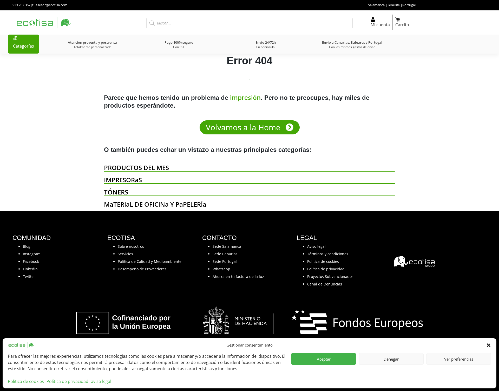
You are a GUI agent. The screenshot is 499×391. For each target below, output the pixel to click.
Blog (26, 246)
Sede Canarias (225, 253)
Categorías (23, 46)
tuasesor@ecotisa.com (49, 5)
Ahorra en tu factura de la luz (238, 276)
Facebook (31, 261)
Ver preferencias (458, 359)
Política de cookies (26, 381)
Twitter (29, 276)
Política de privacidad (67, 381)
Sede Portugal (225, 261)
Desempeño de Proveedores (142, 268)
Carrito (402, 25)
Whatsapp (221, 268)
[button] (488, 345)
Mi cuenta (380, 25)
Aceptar (324, 359)
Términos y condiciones (327, 253)
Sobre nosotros (131, 246)
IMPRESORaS (123, 179)
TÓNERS (116, 192)
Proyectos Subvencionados (330, 276)
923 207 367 (21, 5)
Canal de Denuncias (324, 284)
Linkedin (30, 268)
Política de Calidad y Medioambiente (149, 261)
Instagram (32, 253)
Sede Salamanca (227, 246)
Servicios (125, 253)
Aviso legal (316, 246)
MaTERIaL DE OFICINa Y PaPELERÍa (155, 204)
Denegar (391, 359)
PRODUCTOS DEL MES (136, 167)
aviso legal (101, 381)
